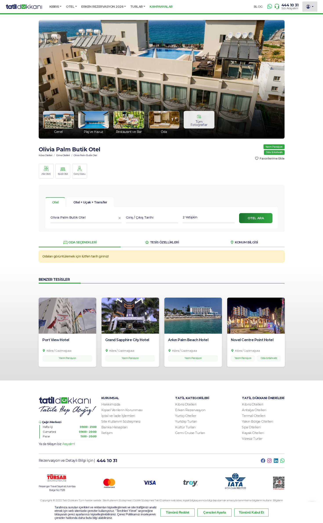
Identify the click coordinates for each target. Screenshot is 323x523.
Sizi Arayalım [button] (289, 8)
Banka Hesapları (114, 427)
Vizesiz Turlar (252, 438)
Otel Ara (256, 218)
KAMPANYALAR (161, 7)
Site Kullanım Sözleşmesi (120, 421)
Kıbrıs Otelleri (46, 155)
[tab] (90, 202)
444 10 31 (290, 5)
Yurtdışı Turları (186, 421)
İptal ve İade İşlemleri (118, 416)
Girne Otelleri (63, 155)
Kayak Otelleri (253, 433)
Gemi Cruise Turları (190, 433)
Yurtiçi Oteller (185, 416)
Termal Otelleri (253, 416)
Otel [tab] (55, 202)
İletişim (107, 433)
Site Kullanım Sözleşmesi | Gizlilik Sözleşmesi (129, 500)
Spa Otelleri (251, 427)
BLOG (258, 6)
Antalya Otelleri (254, 410)
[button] (55, 6)
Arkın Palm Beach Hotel (188, 340)
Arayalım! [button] (68, 444)
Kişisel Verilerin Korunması (122, 410)
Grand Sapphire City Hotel (127, 340)
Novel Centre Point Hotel (252, 340)
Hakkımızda (110, 404)
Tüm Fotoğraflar (199, 123)
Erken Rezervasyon (190, 410)
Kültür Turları (185, 427)
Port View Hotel (55, 340)
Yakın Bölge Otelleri (257, 421)
